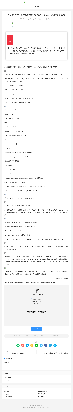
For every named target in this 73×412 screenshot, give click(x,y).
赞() (36, 329)
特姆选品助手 (41, 396)
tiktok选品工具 (42, 394)
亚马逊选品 (8, 377)
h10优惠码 (6, 391)
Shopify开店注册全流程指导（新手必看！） (56, 353)
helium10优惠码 (42, 391)
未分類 (7, 380)
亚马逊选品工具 (36, 2)
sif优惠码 (6, 394)
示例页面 (36, 6)
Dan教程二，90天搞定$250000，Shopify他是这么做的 (36, 15)
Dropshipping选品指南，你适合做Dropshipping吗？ (19, 353)
